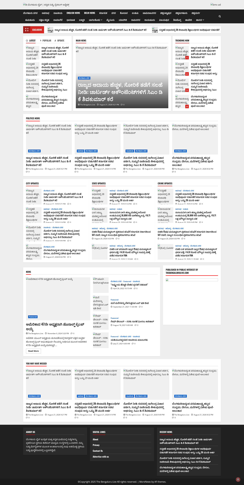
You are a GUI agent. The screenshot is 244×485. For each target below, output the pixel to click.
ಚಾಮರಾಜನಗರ (149, 13)
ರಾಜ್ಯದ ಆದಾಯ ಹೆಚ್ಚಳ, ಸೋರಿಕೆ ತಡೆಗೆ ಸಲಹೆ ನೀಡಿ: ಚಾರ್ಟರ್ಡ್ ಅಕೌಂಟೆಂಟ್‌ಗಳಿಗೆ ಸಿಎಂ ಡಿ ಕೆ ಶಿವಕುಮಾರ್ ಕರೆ (100, 29)
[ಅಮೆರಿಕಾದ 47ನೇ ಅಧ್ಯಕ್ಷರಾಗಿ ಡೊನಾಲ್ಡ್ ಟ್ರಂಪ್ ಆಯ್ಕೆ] (58, 298)
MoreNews (145, 481)
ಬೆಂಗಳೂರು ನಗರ (30, 13)
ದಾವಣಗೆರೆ (57, 20)
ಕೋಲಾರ (124, 13)
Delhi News (89, 13)
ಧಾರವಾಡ (71, 20)
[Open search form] (220, 16)
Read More (34, 351)
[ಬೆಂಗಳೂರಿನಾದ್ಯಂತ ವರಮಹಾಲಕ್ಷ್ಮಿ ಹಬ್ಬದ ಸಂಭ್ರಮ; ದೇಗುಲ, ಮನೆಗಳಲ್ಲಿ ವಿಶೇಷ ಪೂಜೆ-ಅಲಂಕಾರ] (195, 139)
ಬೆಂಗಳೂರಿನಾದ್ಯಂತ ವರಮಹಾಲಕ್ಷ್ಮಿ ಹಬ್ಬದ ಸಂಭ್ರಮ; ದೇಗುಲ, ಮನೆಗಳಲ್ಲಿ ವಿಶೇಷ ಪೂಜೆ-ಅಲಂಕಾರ (32, 101)
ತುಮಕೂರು (30, 20)
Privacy (96, 445)
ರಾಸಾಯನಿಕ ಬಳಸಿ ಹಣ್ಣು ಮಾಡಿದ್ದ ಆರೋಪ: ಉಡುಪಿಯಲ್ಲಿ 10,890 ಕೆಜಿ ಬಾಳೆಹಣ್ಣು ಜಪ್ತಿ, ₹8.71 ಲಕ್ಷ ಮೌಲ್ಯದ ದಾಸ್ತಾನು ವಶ (99, 215)
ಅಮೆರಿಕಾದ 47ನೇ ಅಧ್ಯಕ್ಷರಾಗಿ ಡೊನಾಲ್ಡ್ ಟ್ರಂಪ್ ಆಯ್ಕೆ (55, 326)
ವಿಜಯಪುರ (164, 20)
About (95, 439)
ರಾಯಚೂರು (149, 20)
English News (73, 13)
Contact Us (98, 450)
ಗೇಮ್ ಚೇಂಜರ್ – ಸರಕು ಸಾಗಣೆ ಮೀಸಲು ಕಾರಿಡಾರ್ (101, 322)
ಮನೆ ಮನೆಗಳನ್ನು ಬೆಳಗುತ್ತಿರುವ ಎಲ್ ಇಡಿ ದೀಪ (101, 303)
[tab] (33, 41)
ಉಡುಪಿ (135, 13)
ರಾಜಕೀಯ (58, 13)
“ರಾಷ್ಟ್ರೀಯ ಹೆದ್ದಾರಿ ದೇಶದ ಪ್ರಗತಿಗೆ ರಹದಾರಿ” (101, 285)
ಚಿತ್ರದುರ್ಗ (196, 13)
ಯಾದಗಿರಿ (123, 20)
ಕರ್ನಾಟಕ (103, 13)
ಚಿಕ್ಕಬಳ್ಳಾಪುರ (165, 13)
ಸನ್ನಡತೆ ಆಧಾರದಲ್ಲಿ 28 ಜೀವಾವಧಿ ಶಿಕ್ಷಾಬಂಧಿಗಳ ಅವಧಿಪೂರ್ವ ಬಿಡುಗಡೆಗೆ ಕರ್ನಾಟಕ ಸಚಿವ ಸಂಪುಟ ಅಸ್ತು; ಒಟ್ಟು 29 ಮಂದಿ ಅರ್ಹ (32, 69)
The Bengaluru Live (87, 104)
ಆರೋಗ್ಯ (102, 228)
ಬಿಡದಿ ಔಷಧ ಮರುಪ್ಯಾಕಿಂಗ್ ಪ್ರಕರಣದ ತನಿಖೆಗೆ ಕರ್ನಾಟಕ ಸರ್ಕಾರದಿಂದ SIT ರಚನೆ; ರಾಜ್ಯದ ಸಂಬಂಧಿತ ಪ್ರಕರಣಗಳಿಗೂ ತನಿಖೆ (121, 233)
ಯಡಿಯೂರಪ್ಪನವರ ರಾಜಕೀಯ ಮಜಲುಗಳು (101, 340)
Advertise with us (101, 456)
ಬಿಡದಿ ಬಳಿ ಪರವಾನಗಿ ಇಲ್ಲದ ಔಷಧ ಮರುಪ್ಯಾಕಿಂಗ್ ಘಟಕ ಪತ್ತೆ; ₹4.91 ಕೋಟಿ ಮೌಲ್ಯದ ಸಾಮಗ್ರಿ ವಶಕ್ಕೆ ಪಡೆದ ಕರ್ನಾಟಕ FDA (99, 252)
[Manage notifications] (238, 479)
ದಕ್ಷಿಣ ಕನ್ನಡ (44, 20)
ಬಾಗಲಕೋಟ (94, 20)
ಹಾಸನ (199, 20)
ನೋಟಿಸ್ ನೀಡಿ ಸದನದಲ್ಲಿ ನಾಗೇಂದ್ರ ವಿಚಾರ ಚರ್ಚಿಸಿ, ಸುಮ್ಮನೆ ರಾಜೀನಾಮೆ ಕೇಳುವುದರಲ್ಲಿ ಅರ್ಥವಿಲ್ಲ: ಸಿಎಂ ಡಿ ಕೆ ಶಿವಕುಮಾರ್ (32, 85)
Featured (33, 317)
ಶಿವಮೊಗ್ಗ (177, 20)
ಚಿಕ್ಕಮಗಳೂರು (181, 13)
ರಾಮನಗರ (135, 20)
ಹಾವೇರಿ (188, 20)
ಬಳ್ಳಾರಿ (82, 20)
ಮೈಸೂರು (110, 20)
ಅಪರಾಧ (45, 13)
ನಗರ (113, 13)
